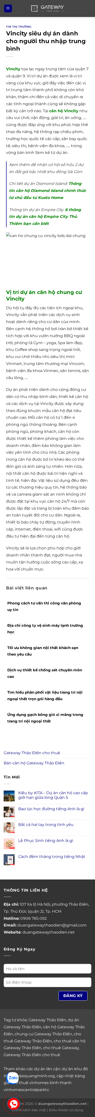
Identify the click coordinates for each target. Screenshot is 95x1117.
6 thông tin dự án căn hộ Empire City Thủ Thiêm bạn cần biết (45, 216)
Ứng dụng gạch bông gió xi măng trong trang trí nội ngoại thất (45, 717)
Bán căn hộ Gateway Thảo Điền (34, 763)
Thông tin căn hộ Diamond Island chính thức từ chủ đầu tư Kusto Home (47, 190)
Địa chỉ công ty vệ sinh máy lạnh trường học (45, 628)
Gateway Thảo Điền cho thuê (32, 753)
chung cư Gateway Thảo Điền (43, 1034)
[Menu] (8, 9)
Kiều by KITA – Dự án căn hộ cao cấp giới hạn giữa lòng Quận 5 (53, 795)
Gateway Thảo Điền (47, 1020)
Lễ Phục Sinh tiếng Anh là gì (45, 840)
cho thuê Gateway (61, 1048)
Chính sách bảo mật (29, 1110)
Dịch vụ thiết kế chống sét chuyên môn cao (44, 673)
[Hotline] (14, 1104)
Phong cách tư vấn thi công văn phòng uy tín (44, 606)
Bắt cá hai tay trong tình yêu (46, 824)
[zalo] (12, 1078)
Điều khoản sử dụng (66, 1110)
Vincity (13, 69)
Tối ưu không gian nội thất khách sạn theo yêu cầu (42, 651)
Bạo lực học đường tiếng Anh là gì (51, 809)
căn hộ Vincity (63, 111)
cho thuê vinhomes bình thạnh (41, 1082)
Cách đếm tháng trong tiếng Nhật (51, 856)
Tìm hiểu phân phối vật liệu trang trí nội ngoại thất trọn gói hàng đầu (45, 695)
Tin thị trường (18, 26)
